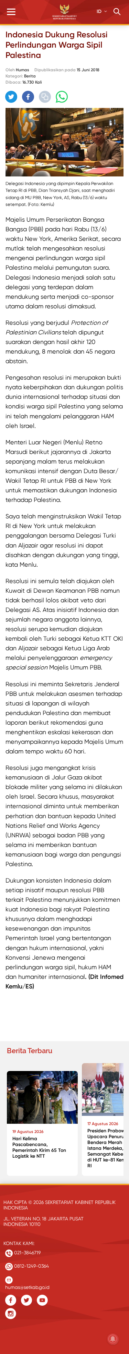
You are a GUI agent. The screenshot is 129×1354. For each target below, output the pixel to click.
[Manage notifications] (112, 1338)
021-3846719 (27, 1252)
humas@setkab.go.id (27, 1285)
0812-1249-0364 (31, 1266)
